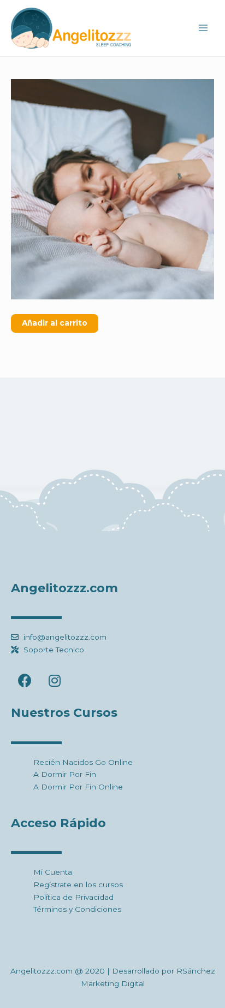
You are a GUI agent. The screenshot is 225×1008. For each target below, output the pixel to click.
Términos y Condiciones (77, 909)
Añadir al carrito (54, 323)
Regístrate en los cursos (78, 884)
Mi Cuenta (52, 872)
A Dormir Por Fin (64, 774)
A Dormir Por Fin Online (78, 786)
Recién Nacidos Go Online (83, 762)
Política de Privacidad (73, 897)
